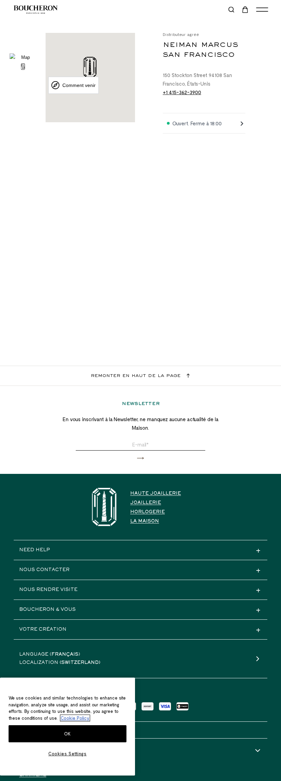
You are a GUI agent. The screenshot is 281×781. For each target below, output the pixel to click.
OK (67, 733)
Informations (40, 751)
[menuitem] (246, 9)
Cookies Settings (67, 753)
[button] (140, 458)
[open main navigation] (262, 9)
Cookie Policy (75, 718)
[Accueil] (104, 507)
